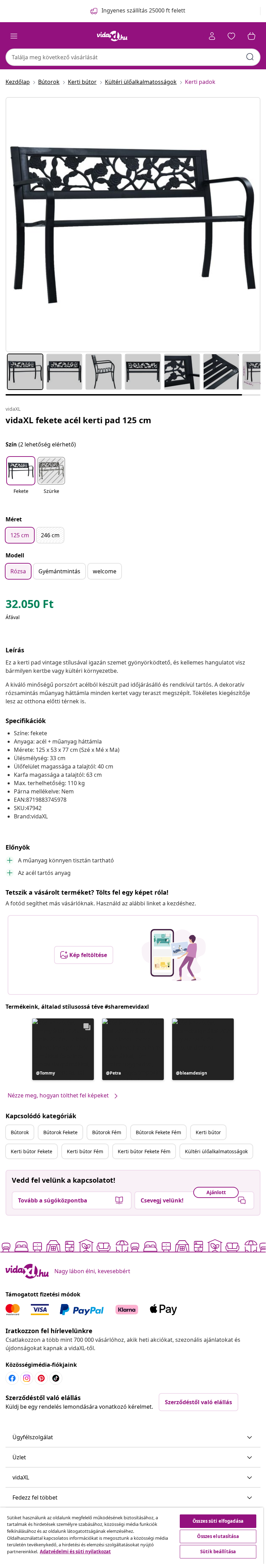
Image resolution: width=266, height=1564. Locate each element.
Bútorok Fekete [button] (60, 1132)
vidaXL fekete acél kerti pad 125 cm (78, 420)
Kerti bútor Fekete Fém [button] (144, 1151)
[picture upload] (173, 955)
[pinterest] (41, 1378)
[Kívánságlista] (231, 36)
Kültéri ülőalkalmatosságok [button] (216, 1151)
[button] (21, 480)
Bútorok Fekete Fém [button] (158, 1132)
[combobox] (133, 57)
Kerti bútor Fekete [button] (31, 1151)
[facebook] (12, 1378)
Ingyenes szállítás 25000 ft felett (143, 10)
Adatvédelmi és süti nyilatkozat (75, 1551)
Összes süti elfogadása (218, 1521)
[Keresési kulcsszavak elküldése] (250, 56)
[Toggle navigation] (14, 36)
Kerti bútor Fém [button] (85, 1151)
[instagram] (26, 1378)
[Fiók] (212, 36)
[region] (131, 1535)
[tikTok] (55, 1378)
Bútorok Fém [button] (106, 1132)
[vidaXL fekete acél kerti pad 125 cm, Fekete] (133, 224)
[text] (30, 605)
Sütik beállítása (218, 1551)
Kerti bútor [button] (208, 1132)
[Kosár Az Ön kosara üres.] (251, 36)
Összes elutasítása (218, 1536)
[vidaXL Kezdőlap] (112, 36)
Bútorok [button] (20, 1132)
